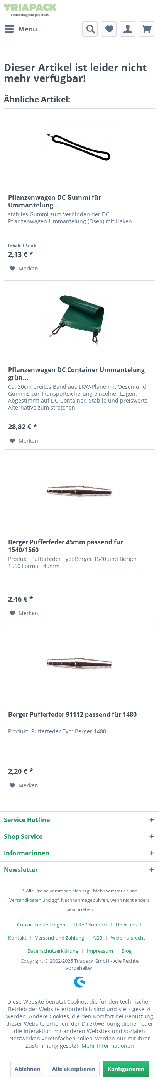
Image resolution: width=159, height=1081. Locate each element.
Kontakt (17, 937)
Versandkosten (25, 900)
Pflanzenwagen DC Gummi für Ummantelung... (54, 201)
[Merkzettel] (109, 29)
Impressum (100, 950)
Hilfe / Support (90, 924)
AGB (97, 937)
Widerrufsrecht (128, 937)
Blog (127, 950)
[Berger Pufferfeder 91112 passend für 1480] (79, 664)
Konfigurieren (126, 1069)
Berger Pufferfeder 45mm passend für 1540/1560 (65, 546)
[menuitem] (20, 29)
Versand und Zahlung (59, 937)
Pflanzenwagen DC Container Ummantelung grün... (76, 373)
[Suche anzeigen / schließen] (90, 29)
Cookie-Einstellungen (41, 924)
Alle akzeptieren (73, 1069)
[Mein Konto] (127, 29)
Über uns (126, 924)
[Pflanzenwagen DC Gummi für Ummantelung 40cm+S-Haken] (79, 147)
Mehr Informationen (107, 1045)
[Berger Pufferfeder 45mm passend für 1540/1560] (79, 492)
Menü (28, 28)
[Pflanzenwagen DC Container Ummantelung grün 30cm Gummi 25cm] (79, 319)
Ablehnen (27, 1069)
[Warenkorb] (146, 29)
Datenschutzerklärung (52, 950)
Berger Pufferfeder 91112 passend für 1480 (72, 714)
